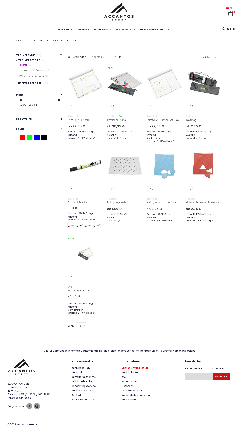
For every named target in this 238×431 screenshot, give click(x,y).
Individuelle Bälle (82, 381)
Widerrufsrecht (131, 381)
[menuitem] (171, 29)
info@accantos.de (19, 398)
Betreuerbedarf (30, 83)
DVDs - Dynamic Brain (31, 76)
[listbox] (85, 226)
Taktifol (23, 64)
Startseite (21, 40)
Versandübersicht (184, 351)
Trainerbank (38, 40)
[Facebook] (29, 406)
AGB (124, 377)
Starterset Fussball (79, 290)
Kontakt (76, 395)
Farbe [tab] (20, 129)
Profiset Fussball (117, 120)
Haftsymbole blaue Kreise (162, 202)
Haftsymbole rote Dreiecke (202, 202)
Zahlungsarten (81, 368)
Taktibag (191, 120)
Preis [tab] (20, 94)
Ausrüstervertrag (82, 390)
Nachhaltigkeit (131, 372)
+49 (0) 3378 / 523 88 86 (35, 394)
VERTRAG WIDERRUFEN (135, 368)
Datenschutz (130, 386)
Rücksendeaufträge (84, 399)
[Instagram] (37, 406)
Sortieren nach (77, 57)
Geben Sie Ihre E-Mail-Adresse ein (205, 368)
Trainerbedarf (57, 40)
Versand (77, 372)
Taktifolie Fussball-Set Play (163, 120)
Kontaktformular (132, 390)
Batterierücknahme (84, 377)
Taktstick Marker (78, 202)
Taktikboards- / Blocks (32, 70)
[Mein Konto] (220, 14)
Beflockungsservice (84, 386)
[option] (71, 225)
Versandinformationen (136, 395)
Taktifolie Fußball (78, 120)
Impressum (129, 399)
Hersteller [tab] (24, 119)
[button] (73, 106)
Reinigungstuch (116, 202)
